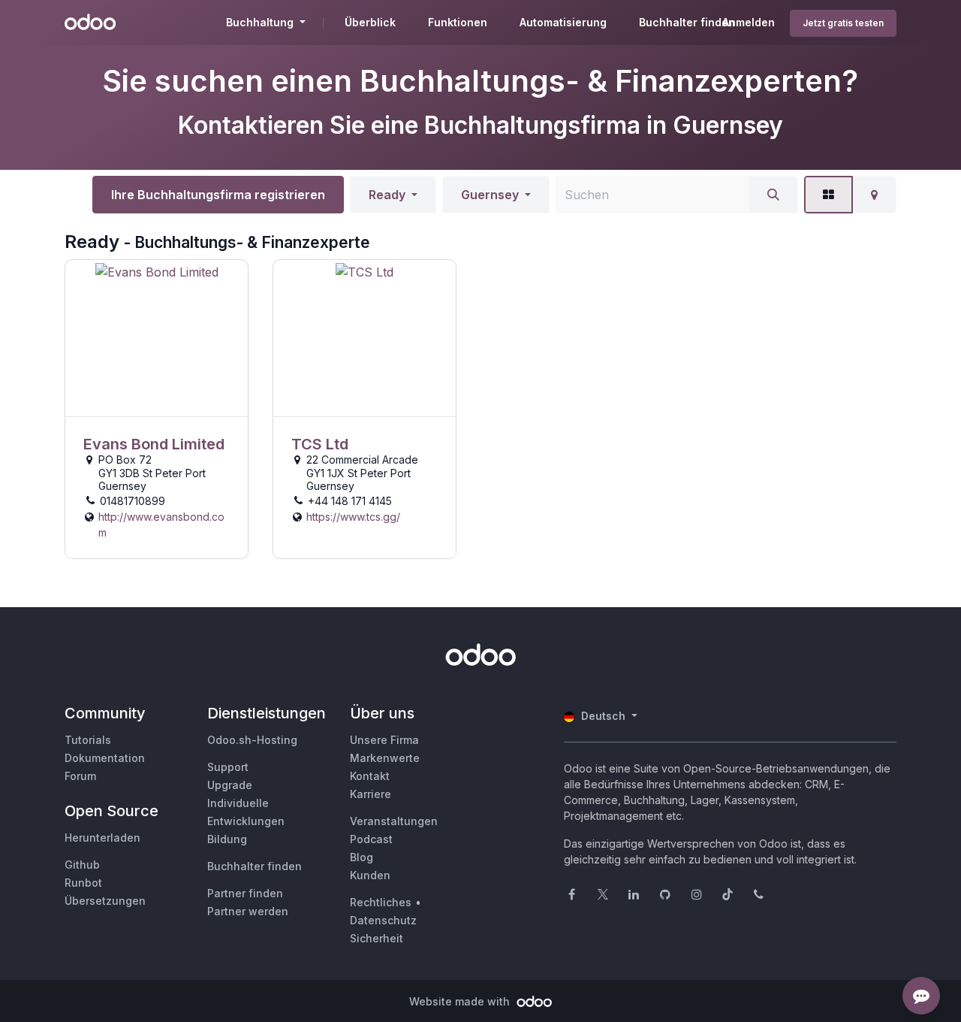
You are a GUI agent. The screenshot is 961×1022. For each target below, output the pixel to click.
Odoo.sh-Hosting (252, 739)
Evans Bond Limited (153, 444)
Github (82, 864)
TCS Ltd (319, 444)
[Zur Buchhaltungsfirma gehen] (156, 338)
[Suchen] (773, 194)
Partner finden (245, 893)
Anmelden (748, 22)
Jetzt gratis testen (843, 23)
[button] (393, 194)
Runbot (83, 882)
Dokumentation (105, 757)
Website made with (461, 1001)
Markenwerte (385, 757)
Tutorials (88, 739)
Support (228, 766)
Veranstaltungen (394, 821)
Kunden (370, 875)
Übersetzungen (105, 900)
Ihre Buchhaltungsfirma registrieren (218, 194)
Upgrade (229, 785)
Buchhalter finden (254, 866)
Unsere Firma (384, 739)
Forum (80, 776)
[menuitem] (370, 22)
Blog (361, 857)
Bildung (227, 839)
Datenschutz (383, 920)
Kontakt (370, 776)
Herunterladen (102, 837)
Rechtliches (380, 902)
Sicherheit (376, 938)
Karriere (370, 794)
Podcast (371, 839)
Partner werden (247, 911)
